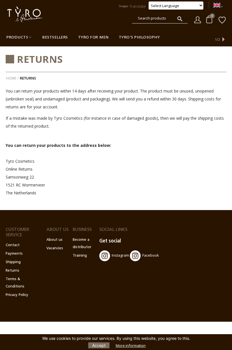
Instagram (120, 255)
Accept (99, 345)
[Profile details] (197, 19)
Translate (137, 6)
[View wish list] (222, 19)
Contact (13, 245)
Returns (12, 270)
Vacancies (54, 248)
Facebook (150, 255)
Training (80, 255)
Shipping (13, 262)
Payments (14, 253)
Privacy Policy (17, 295)
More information (131, 345)
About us (54, 240)
